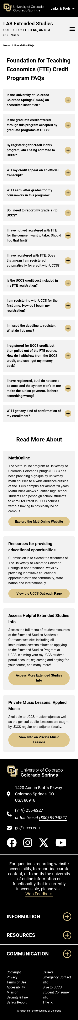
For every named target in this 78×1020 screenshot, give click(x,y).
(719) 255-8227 (29, 810)
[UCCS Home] (25, 8)
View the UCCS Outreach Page (39, 593)
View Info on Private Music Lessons (39, 739)
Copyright (14, 972)
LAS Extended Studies (28, 24)
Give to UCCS (52, 987)
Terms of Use (16, 982)
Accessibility (16, 987)
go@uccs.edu (27, 827)
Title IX (47, 1002)
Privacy (12, 977)
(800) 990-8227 (53, 817)
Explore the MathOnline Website (39, 522)
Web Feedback (39, 893)
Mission (12, 992)
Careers (47, 972)
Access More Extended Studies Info (39, 677)
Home (6, 45)
